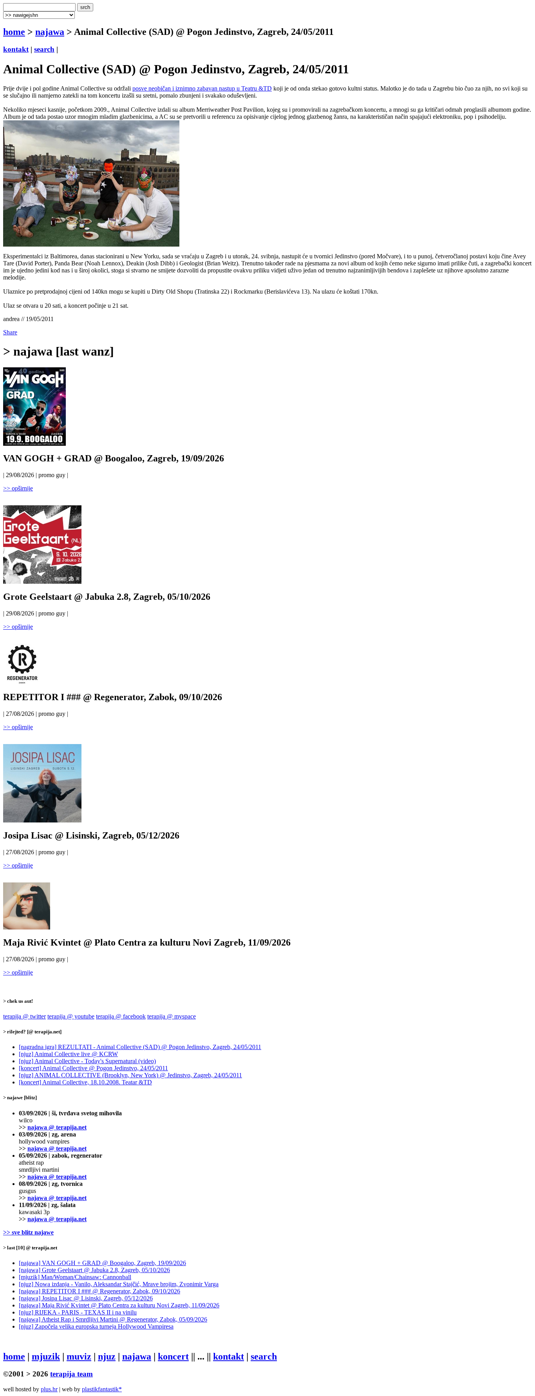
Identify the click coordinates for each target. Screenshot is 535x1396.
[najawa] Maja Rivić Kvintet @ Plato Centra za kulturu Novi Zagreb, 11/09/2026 (119, 1305)
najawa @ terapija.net (57, 1127)
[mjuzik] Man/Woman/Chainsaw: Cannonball (75, 1277)
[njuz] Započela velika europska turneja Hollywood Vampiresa (96, 1326)
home (14, 32)
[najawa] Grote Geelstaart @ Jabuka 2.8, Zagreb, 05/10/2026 (94, 1270)
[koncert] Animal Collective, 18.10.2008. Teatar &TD (85, 1082)
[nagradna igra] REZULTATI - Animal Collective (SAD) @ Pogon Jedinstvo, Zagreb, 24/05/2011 (140, 1047)
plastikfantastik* (102, 1389)
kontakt (16, 49)
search (44, 49)
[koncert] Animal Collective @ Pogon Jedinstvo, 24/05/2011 (93, 1068)
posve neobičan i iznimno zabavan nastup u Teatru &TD (202, 88)
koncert (173, 1356)
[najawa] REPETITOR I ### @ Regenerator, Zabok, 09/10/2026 (99, 1291)
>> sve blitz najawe (28, 1232)
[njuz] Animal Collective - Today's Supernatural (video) (87, 1061)
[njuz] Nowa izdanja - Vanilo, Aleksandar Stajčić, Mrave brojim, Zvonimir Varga (119, 1284)
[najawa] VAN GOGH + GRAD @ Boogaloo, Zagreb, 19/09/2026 (102, 1263)
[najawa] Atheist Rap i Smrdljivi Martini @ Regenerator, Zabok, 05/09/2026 (113, 1319)
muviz (79, 1356)
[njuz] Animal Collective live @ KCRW (68, 1054)
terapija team (71, 1374)
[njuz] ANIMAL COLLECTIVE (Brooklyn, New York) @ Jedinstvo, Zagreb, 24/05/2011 (130, 1075)
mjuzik (46, 1356)
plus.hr (49, 1389)
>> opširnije (18, 488)
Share (10, 332)
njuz (107, 1356)
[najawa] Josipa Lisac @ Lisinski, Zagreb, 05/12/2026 (86, 1298)
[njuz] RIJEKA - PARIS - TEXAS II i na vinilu (78, 1312)
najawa (49, 32)
